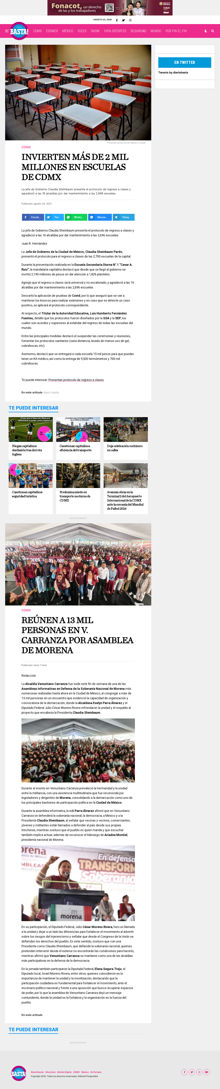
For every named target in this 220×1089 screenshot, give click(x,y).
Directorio (51, 1072)
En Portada (95, 1072)
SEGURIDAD (138, 31)
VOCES (82, 31)
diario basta (51, 392)
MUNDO (156, 31)
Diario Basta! (37, 1072)
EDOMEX (52, 31)
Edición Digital (64, 1072)
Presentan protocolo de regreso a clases (76, 380)
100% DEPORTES (115, 31)
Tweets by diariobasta (173, 72)
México (85, 1072)
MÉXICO (67, 31)
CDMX (37, 31)
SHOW (95, 31)
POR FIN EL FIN (176, 31)
